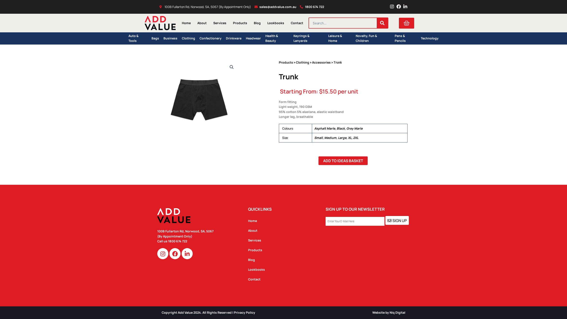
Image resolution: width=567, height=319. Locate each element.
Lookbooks (275, 23)
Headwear (253, 38)
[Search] (382, 23)
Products (240, 23)
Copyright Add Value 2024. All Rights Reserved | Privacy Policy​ (208, 312)
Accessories (321, 62)
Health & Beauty (271, 38)
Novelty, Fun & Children (366, 38)
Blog (257, 23)
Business (170, 38)
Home (186, 23)
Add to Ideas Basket (343, 160)
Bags (155, 38)
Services (219, 23)
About (202, 23)
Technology (430, 38)
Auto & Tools (133, 38)
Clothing (188, 38)
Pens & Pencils (400, 38)
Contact (297, 23)
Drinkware (233, 38)
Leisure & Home (335, 38)
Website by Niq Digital (388, 312)
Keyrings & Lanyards (301, 38)
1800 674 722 (178, 241)
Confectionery (210, 38)
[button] (232, 67)
